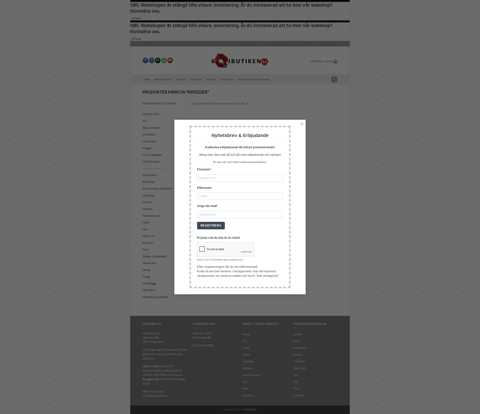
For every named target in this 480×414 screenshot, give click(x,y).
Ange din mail (207, 206)
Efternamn (204, 187)
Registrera (210, 225)
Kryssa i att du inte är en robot (218, 237)
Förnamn (203, 169)
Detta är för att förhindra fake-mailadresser (220, 259)
